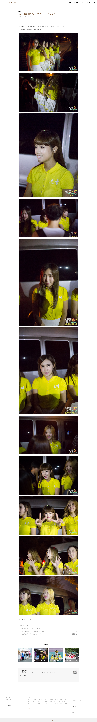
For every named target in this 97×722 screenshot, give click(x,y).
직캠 (43, 703)
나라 (29, 701)
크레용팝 (63, 701)
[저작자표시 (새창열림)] (35, 619)
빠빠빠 (40, 706)
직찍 (46, 699)
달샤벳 (35, 706)
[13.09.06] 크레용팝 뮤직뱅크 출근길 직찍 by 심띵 (29, 633)
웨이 (61, 699)
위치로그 (82, 2)
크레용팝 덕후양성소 (11, 3)
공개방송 (30, 706)
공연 (59, 701)
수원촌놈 (51, 699)
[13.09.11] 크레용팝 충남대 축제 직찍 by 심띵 (28, 634)
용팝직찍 (21, 625)
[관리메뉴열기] (94, 2)
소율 (55, 701)
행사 (29, 703)
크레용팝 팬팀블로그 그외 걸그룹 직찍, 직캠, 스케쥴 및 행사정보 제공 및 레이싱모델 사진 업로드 (39, 672)
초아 (57, 703)
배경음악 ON (8, 699)
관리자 (53, 720)
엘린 (43, 699)
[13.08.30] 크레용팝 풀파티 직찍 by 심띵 (28, 629)
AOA (46, 701)
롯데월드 (61, 703)
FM (66, 703)
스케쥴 (50, 701)
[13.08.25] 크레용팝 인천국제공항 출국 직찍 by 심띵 (30, 628)
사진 (65, 699)
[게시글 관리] (26, 620)
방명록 (88, 2)
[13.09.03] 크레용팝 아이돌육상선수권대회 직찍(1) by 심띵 (31, 631)
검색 (89, 700)
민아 (40, 703)
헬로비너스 (34, 703)
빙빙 (44, 706)
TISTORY (49, 720)
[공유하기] (25, 620)
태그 (70, 2)
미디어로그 (76, 2)
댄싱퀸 (52, 703)
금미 (39, 699)
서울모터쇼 (34, 701)
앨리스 (48, 703)
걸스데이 (34, 699)
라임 (29, 699)
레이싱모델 (41, 701)
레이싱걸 (56, 699)
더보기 (29, 708)
